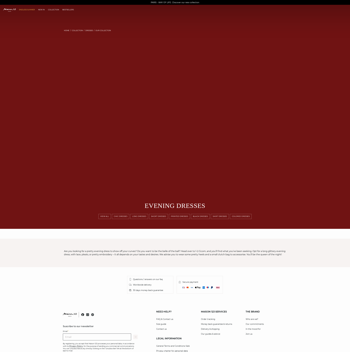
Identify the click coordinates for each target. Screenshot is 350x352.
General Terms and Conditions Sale (173, 346)
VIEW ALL (104, 216)
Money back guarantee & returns (216, 324)
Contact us (161, 329)
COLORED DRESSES (241, 216)
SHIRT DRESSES (220, 216)
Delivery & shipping (210, 329)
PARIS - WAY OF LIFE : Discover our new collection (175, 2)
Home (66, 30)
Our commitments (255, 324)
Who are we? (252, 319)
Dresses (89, 30)
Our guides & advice (210, 334)
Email (65, 331)
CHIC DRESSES (120, 216)
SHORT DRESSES (158, 216)
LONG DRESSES (139, 216)
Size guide (161, 324)
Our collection (103, 30)
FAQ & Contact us (164, 319)
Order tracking (208, 319)
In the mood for (253, 329)
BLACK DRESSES (200, 216)
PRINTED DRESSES (179, 216)
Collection (77, 30)
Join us (249, 334)
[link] (27, 10)
